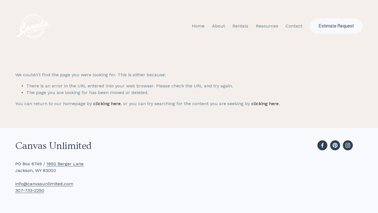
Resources (267, 26)
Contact (294, 26)
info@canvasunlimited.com (44, 183)
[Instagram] (348, 145)
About (218, 26)
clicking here (107, 103)
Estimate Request (336, 26)
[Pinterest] (335, 145)
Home (198, 26)
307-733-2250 (29, 190)
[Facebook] (322, 145)
